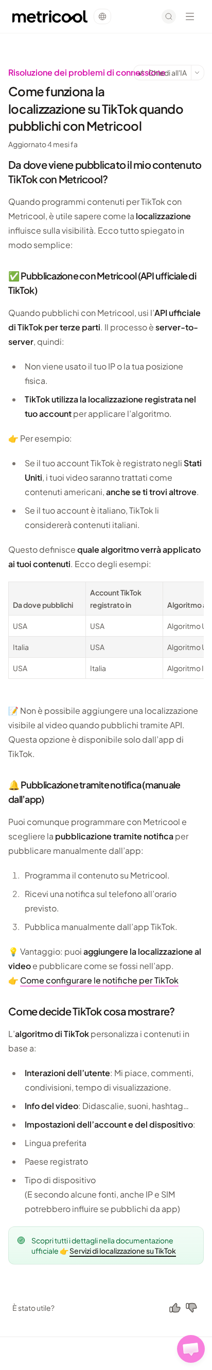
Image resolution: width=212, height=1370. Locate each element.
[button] (191, 1349)
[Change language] (102, 16)
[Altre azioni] (197, 72)
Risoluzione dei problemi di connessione (87, 72)
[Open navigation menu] (190, 16)
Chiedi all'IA (167, 72)
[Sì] (175, 1307)
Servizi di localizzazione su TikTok (122, 1250)
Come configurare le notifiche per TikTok (99, 980)
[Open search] (169, 16)
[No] (191, 1307)
